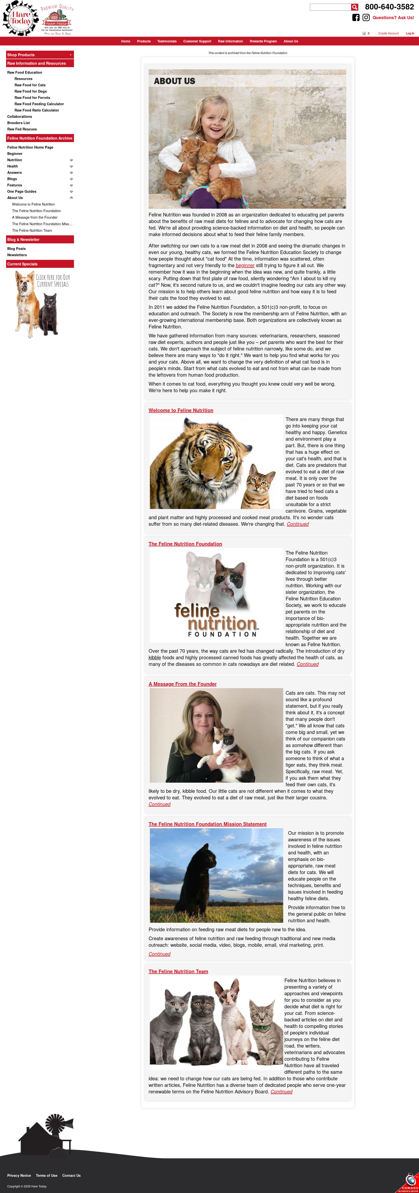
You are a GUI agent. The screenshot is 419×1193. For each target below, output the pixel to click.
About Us (15, 197)
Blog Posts (16, 248)
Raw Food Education (24, 72)
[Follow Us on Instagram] (366, 17)
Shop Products (39, 54)
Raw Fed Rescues (22, 129)
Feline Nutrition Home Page (30, 147)
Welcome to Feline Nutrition (33, 204)
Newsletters (17, 254)
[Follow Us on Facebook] (356, 17)
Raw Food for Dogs (31, 91)
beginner (245, 265)
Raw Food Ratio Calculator (37, 110)
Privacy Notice (19, 1175)
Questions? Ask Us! (393, 17)
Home (125, 41)
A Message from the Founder (34, 217)
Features (14, 185)
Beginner (15, 153)
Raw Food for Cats (30, 84)
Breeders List (18, 122)
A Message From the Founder (183, 683)
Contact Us (71, 1175)
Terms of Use (46, 1175)
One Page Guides (21, 191)
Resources (23, 78)
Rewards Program (263, 41)
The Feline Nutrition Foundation (36, 210)
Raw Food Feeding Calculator (39, 103)
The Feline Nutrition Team (32, 230)
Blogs (12, 178)
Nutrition (14, 159)
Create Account (388, 33)
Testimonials (167, 41)
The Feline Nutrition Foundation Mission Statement (43, 223)
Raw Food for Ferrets (32, 97)
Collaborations (19, 116)
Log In (410, 33)
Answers (14, 172)
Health (12, 166)
